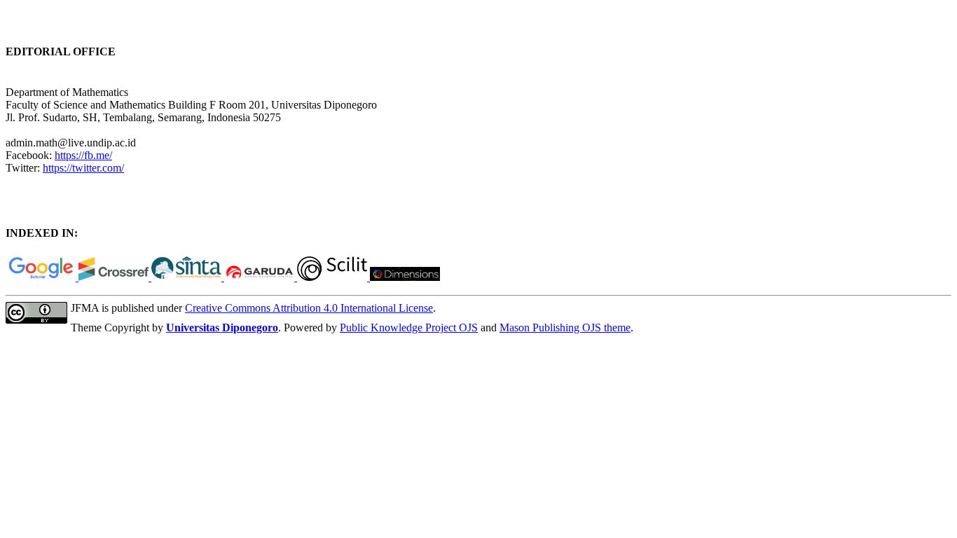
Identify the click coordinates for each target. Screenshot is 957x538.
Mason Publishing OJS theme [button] (565, 327)
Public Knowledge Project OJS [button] (409, 327)
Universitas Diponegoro (222, 327)
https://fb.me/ (83, 155)
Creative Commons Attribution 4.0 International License (309, 308)
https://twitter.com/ (83, 168)
